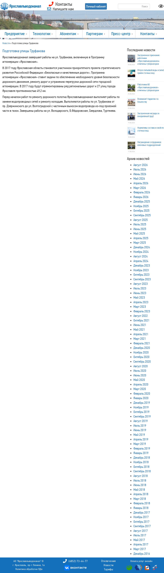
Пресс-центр (121, 33)
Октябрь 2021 (141, 320)
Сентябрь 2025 (142, 215)
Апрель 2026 (140, 183)
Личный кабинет (96, 6)
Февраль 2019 (141, 448)
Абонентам (68, 33)
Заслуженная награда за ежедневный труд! (148, 115)
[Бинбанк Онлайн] (138, 567)
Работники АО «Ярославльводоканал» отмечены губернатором (148, 87)
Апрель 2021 (140, 334)
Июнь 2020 (139, 375)
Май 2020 (139, 380)
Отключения (108, 561)
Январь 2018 (140, 508)
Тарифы (108, 569)
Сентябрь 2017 (142, 526)
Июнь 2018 (139, 485)
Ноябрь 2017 (141, 517)
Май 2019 (139, 435)
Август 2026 (140, 165)
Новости (109, 565)
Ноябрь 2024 (141, 252)
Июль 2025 (139, 224)
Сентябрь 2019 (142, 416)
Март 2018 (139, 499)
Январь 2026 (140, 197)
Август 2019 (140, 421)
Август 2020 (140, 366)
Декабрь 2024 (141, 247)
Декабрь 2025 (141, 201)
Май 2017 (139, 540)
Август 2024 (140, 256)
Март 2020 (139, 389)
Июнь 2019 (139, 430)
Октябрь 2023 (141, 274)
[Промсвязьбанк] (147, 567)
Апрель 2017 (140, 544)
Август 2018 (140, 476)
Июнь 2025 (139, 229)
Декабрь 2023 (141, 265)
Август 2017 (140, 531)
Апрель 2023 (140, 302)
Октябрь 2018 (141, 467)
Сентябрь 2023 (142, 279)
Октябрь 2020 (141, 357)
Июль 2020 (139, 371)
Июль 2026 (139, 169)
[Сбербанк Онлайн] (129, 567)
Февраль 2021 (141, 343)
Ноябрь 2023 (141, 270)
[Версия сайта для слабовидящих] (161, 7)
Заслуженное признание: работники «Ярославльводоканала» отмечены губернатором (148, 59)
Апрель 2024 (140, 261)
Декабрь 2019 (141, 403)
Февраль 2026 (141, 192)
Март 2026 (139, 188)
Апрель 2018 (140, 494)
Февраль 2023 (141, 311)
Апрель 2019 (140, 439)
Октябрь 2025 (141, 210)
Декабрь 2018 (141, 457)
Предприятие (15, 33)
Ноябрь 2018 (141, 462)
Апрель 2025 (140, 238)
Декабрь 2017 (141, 512)
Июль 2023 (139, 288)
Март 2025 (139, 242)
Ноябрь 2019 (141, 407)
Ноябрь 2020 (141, 352)
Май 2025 (139, 233)
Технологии (42, 33)
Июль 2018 (139, 480)
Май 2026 (139, 178)
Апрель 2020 (140, 384)
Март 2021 (139, 339)
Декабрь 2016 (141, 554)
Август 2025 (140, 220)
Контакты (147, 33)
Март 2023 (139, 307)
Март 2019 (139, 444)
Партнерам (94, 33)
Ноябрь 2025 (141, 206)
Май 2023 (139, 297)
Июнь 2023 (139, 293)
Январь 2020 (140, 398)
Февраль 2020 (141, 393)
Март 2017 (139, 549)
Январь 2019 (140, 453)
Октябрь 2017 (141, 522)
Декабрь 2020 (141, 348)
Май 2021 (139, 329)
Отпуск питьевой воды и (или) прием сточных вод (150, 71)
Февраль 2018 (141, 503)
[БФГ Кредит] (154, 567)
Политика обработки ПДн (28, 569)
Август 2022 (140, 316)
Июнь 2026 (139, 174)
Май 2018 (139, 490)
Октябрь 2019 (141, 412)
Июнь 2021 (139, 325)
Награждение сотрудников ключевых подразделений (149, 143)
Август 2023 (140, 284)
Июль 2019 (139, 425)
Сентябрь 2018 (142, 471)
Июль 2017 (139, 535)
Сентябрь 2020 (142, 361)
